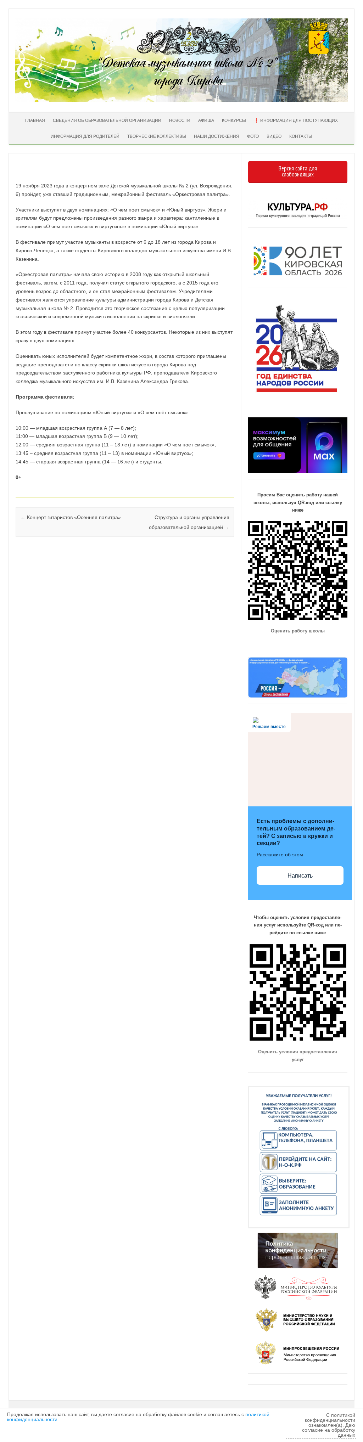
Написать (300, 876)
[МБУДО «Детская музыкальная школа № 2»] (181, 100)
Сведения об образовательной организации (107, 120)
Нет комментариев (200, 175)
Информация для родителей (85, 136)
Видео (274, 136)
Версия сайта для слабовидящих (298, 171)
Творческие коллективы (156, 136)
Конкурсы (234, 120)
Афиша (206, 120)
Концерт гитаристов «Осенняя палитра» (71, 517)
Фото (253, 136)
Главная (35, 120)
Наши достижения (216, 136)
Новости (179, 120)
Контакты (300, 136)
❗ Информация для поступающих (296, 120)
